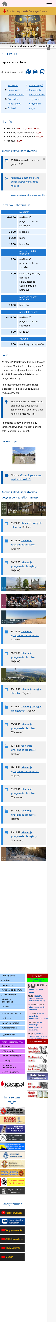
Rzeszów (37, 996)
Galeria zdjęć (36, 85)
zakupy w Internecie (11, 1055)
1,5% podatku (8, 1051)
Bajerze (41, 1022)
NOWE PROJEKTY (10, 1072)
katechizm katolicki (10, 1023)
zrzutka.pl (6, 1060)
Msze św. (13, 85)
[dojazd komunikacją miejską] (41, 72)
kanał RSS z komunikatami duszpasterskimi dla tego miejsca (25, 181)
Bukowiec (38, 1034)
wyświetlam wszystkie (38, 980)
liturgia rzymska (9, 1027)
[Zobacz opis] (23, 517)
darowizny (6, 1046)
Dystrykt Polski (8, 1034)
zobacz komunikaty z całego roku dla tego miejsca (28, 195)
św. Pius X (6, 1018)
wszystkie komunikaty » (37, 1041)
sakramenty (7, 985)
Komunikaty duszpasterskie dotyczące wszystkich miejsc (37, 99)
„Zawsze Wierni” (9, 994)
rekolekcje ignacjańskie (7, 1000)
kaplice (6, 980)
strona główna (8, 975)
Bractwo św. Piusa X (11, 1013)
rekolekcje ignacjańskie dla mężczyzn (35, 1027)
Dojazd (12, 108)
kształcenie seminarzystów (8, 1066)
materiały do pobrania (11, 990)
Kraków (40, 1014)
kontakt (5, 1006)
